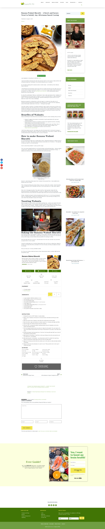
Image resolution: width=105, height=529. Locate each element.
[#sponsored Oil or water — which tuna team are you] (78, 495)
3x (58, 294)
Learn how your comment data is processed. (47, 431)
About (42, 2)
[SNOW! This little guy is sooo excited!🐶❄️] (43, 495)
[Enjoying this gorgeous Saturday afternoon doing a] (95, 495)
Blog (67, 2)
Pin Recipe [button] (55, 270)
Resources (72, 2)
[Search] (83, 13)
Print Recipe (29, 270)
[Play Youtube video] (41, 220)
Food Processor (27, 290)
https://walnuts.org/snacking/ (31, 127)
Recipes (62, 2)
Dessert (22, 21)
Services (48, 2)
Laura (39, 78)
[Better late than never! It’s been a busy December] (26, 495)
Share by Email (42, 270)
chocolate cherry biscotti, (40, 91)
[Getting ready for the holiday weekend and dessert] (9, 495)
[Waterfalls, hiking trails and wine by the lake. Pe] (61, 495)
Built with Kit (78, 478)
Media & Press (55, 2)
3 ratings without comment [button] (40, 399)
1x (50, 294)
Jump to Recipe (42, 75)
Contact (80, 2)
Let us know (40, 367)
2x (54, 294)
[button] (81, 5)
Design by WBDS (57, 526)
